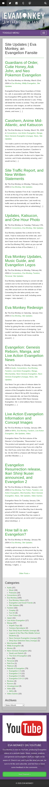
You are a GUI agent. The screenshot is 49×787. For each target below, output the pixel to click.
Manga (39, 133)
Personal (8, 276)
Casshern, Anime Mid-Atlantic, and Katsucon (24, 123)
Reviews (10, 681)
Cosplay (12, 610)
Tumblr (23, 3)
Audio (13, 368)
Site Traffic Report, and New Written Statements (24, 174)
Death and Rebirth (16, 653)
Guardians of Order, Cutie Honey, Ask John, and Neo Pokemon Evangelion (23, 68)
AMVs (13, 431)
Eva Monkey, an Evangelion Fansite (24, 18)
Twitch (30, 3)
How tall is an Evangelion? (16, 532)
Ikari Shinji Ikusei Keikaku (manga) (22, 630)
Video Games (36, 496)
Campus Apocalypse (17, 628)
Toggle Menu (11, 33)
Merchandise (10, 374)
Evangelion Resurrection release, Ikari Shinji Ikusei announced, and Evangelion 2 (23, 473)
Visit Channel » (25, 774)
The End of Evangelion (18, 656)
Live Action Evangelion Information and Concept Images (24, 418)
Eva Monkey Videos (17, 600)
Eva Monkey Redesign (24, 307)
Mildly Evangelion (29, 83)
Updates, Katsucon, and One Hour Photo (22, 217)
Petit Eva (10, 663)
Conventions (12, 133)
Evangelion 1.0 (15, 671)
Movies (10, 648)
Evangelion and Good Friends (21, 603)
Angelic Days (14, 625)
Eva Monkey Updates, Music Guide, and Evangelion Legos (23, 260)
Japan (9, 618)
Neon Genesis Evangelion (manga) (19, 136)
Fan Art (12, 613)
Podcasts (12, 593)
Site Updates (27, 187)
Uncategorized (13, 686)
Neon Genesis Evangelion (26, 374)
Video (28, 433)
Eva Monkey (16, 83)
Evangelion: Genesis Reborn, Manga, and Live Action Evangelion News (24, 353)
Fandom (36, 273)
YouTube (3, 3)
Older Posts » (24, 573)
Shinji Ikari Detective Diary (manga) (23, 641)
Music (11, 590)
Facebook (16, 3)
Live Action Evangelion (27, 133)
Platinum (10, 666)
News (36, 136)
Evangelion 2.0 (15, 673)
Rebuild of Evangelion (15, 668)
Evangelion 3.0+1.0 (16, 678)
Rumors (10, 684)
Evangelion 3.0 (15, 676)
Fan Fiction (26, 490)
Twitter (10, 3)
